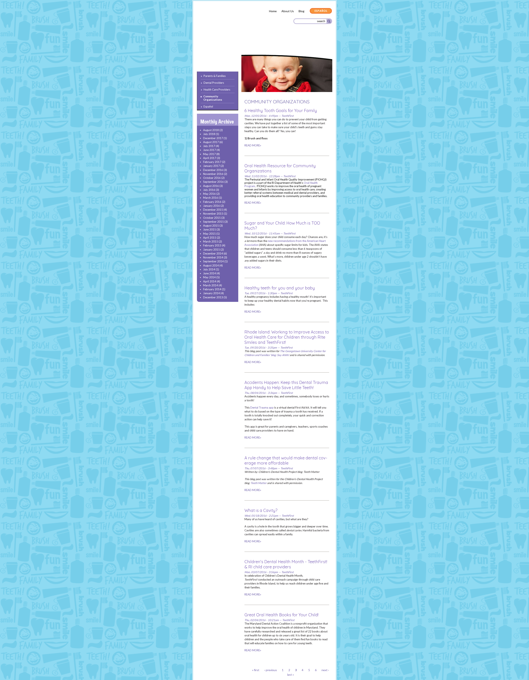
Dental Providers (241, 43)
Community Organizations (311, 44)
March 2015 (210, 241)
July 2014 (209, 269)
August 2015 (211, 225)
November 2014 (213, 257)
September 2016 (213, 181)
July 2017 (209, 146)
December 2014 (213, 253)
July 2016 (209, 189)
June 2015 (209, 229)
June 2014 (209, 273)
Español (320, 11)
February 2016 (212, 201)
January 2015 (211, 249)
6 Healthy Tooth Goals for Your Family (280, 110)
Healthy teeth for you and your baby (279, 287)
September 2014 (213, 261)
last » (290, 674)
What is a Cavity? (261, 510)
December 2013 (213, 297)
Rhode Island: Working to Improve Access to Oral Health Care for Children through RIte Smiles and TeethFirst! (286, 337)
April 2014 (209, 281)
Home (273, 11)
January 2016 (211, 205)
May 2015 (209, 233)
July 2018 (209, 134)
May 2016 (209, 193)
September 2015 (213, 221)
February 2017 (212, 162)
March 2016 (210, 197)
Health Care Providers (273, 43)
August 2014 (211, 265)
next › (325, 670)
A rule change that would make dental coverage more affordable (285, 460)
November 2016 (213, 174)
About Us (287, 11)
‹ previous (270, 670)
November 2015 (213, 213)
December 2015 (213, 209)
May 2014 (209, 277)
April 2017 (209, 158)
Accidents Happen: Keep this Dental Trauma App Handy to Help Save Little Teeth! (286, 385)
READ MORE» (252, 145)
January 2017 (211, 165)
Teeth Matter (259, 483)
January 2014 (211, 293)
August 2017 (211, 142)
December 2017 (213, 138)
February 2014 (212, 289)
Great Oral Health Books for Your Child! (281, 614)
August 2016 (211, 186)
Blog (301, 11)
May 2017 (209, 154)
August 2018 (211, 130)
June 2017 (209, 150)
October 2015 (212, 217)
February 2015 (212, 245)
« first (255, 670)
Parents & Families (211, 44)
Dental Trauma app (262, 407)
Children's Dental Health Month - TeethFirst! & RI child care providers (285, 564)
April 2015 (209, 237)
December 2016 (213, 170)
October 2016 (212, 177)
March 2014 (210, 285)
